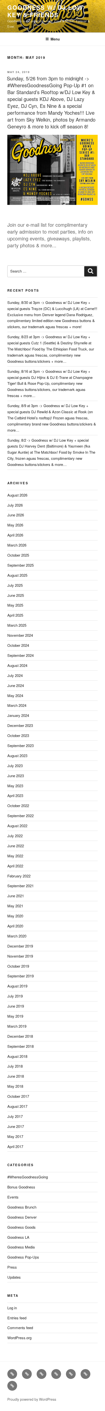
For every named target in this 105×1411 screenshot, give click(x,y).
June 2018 (15, 1076)
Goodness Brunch (21, 1207)
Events (13, 1196)
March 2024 (16, 705)
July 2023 (15, 765)
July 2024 (15, 675)
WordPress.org (19, 1337)
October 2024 (18, 645)
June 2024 (15, 685)
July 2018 (15, 1066)
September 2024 (20, 655)
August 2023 (17, 755)
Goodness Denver (22, 1217)
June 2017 (15, 1126)
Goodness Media (21, 1246)
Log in (12, 1307)
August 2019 (17, 985)
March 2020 (16, 935)
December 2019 (20, 946)
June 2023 (15, 775)
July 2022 (15, 835)
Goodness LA (18, 1237)
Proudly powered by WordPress (31, 1399)
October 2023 (18, 735)
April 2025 (15, 615)
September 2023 (20, 745)
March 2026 (16, 545)
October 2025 (18, 555)
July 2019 (15, 996)
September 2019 (20, 975)
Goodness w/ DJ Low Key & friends (45, 11)
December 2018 (20, 1036)
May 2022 (15, 855)
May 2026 (15, 524)
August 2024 (17, 665)
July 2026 (15, 505)
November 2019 (20, 956)
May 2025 (15, 605)
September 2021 (20, 885)
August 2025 (17, 575)
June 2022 (15, 845)
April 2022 (15, 865)
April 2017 (15, 1146)
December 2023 (20, 725)
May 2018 (15, 1086)
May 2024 (15, 695)
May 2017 (15, 1136)
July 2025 (15, 585)
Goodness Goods (21, 1227)
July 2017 (15, 1116)
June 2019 (15, 1006)
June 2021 (15, 895)
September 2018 (20, 1046)
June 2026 (15, 514)
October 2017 (18, 1096)
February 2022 (19, 875)
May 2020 (15, 915)
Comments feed (20, 1327)
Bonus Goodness (21, 1186)
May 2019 (15, 1016)
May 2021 (15, 905)
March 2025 (16, 625)
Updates (14, 1277)
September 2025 (20, 565)
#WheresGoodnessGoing (27, 1176)
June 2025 (15, 595)
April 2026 (15, 534)
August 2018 (17, 1056)
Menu (55, 39)
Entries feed (16, 1317)
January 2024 (18, 715)
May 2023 (15, 785)
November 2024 (20, 635)
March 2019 (16, 1026)
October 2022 (18, 805)
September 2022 (20, 815)
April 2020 (15, 925)
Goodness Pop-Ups (23, 1257)
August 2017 (17, 1106)
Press (12, 1267)
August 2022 (17, 825)
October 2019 (18, 966)
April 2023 (15, 795)
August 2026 (17, 495)
